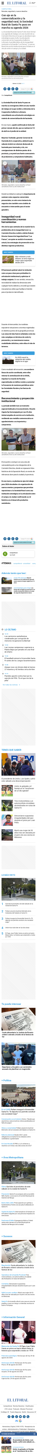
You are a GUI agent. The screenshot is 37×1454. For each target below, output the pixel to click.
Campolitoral (7, 1406)
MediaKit (33, 1432)
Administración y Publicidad (17, 1429)
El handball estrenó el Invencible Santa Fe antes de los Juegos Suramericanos (20, 658)
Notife (24, 1412)
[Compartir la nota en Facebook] (5, 89)
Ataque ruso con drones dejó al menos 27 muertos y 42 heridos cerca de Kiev (20, 667)
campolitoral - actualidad (21, 563)
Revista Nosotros (18, 1406)
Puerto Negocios (15, 1412)
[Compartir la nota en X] (9, 89)
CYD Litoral (8, 1409)
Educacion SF (31, 1412)
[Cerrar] (33, 92)
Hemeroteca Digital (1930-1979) (13, 1426)
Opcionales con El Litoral (20, 1432)
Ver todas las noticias (10, 685)
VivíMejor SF (5, 1412)
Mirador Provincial (26, 1409)
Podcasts (16, 1409)
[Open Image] (5, 56)
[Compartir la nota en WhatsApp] (13, 89)
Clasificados (29, 1406)
